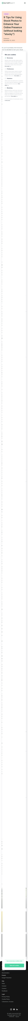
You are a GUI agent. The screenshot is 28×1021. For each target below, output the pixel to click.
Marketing (9, 88)
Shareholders (5, 973)
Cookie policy (7, 100)
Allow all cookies (14, 965)
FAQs (3, 983)
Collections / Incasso (7, 1001)
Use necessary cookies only (14, 961)
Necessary (10, 58)
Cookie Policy (6, 999)
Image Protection (6, 977)
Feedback (4, 991)
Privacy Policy (6, 996)
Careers (4, 988)
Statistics (9, 78)
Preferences (10, 69)
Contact (4, 986)
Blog (3, 970)
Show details (7, 66)
